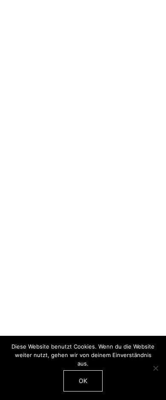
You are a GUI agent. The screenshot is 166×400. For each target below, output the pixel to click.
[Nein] (155, 368)
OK (83, 380)
